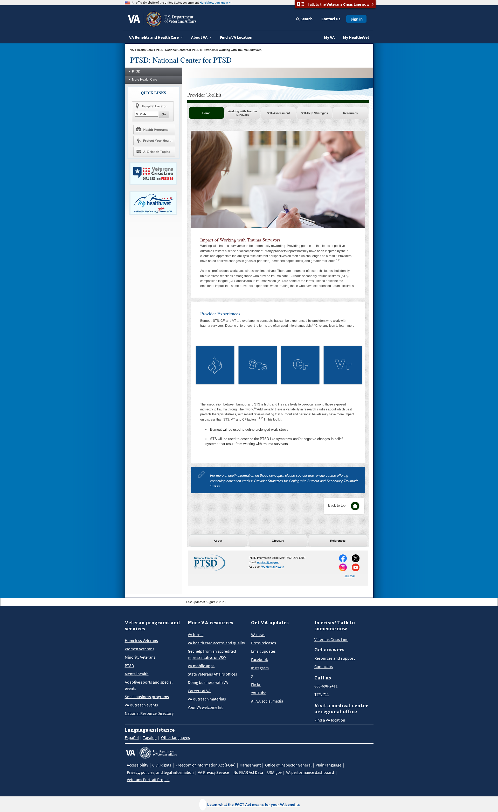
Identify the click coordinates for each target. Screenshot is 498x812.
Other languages (175, 737)
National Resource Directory (149, 713)
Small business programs (147, 696)
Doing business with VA (208, 682)
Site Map (349, 575)
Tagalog (150, 737)
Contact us (330, 18)
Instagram (260, 667)
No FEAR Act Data (248, 772)
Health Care (145, 49)
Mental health (137, 673)
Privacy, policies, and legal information (160, 772)
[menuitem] (242, 113)
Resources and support (334, 658)
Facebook (259, 659)
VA (132, 49)
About (218, 540)
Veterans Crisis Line (331, 639)
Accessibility (137, 765)
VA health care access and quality (216, 642)
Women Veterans (139, 648)
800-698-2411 (326, 686)
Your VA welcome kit (205, 707)
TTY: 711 (321, 694)
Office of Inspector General (288, 765)
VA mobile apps (201, 665)
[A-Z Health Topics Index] (154, 151)
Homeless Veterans (141, 640)
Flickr (256, 684)
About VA (199, 37)
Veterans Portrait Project (148, 779)
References (337, 540)
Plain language (328, 765)
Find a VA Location (236, 37)
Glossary (278, 540)
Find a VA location (329, 720)
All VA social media (267, 701)
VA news (258, 634)
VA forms (195, 634)
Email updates (263, 651)
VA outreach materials (207, 699)
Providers (209, 49)
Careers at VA (199, 690)
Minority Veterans (140, 657)
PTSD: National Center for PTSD (177, 49)
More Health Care (144, 79)
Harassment (250, 765)
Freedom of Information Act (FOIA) (206, 765)
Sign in (356, 19)
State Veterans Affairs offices (212, 674)
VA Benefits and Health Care (154, 37)
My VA (329, 37)
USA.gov (274, 772)
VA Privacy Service (213, 772)
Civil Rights (161, 765)
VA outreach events (141, 705)
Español (132, 737)
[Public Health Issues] (154, 140)
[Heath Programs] (154, 129)
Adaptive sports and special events (148, 685)
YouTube (258, 692)
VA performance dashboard (310, 772)
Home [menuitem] (206, 113)
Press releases (263, 642)
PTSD (136, 71)
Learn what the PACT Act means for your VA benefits (253, 804)
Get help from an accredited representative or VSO (212, 654)
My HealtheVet (356, 37)
